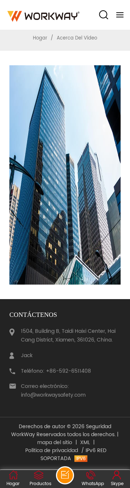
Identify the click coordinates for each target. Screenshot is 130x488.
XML (85, 443)
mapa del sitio (54, 443)
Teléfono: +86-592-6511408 (56, 371)
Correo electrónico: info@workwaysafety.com (53, 390)
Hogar (40, 38)
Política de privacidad (51, 451)
